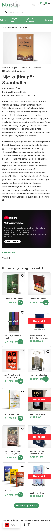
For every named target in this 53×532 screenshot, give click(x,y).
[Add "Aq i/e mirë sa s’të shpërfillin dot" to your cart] (20, 381)
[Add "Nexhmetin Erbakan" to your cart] (45, 379)
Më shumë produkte (26, 505)
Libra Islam (25, 67)
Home (5, 67)
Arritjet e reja (14, 20)
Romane (37, 67)
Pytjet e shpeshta (30, 20)
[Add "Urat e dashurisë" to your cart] (20, 418)
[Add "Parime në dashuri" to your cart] (45, 302)
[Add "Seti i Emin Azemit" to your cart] (20, 494)
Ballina (3, 20)
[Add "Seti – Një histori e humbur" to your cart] (20, 341)
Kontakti (49, 20)
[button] (39, 4)
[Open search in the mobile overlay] (26, 12)
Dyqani (14, 67)
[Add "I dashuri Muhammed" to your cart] (20, 302)
